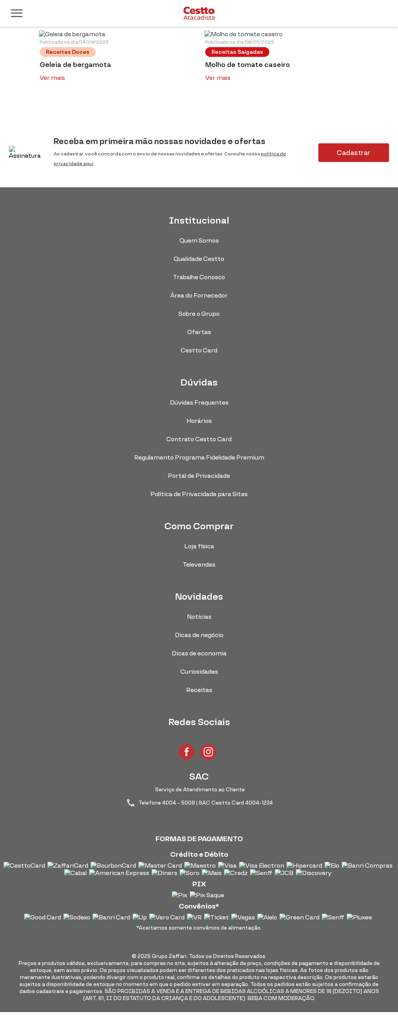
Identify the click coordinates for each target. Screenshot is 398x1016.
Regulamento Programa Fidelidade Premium (199, 457)
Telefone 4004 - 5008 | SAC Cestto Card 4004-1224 (205, 802)
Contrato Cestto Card (199, 439)
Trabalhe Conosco (199, 277)
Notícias (199, 616)
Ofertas (199, 332)
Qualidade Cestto (199, 258)
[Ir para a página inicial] (199, 13)
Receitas (199, 690)
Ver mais (52, 77)
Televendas (199, 564)
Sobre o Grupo (199, 313)
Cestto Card (199, 350)
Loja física (199, 546)
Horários (199, 420)
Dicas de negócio (199, 635)
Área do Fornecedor (199, 295)
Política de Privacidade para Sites (199, 494)
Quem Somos (199, 240)
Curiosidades (199, 671)
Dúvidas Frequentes (199, 402)
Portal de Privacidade (199, 475)
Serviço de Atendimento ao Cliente (200, 789)
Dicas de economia (199, 653)
